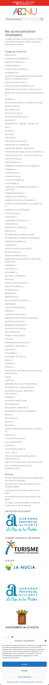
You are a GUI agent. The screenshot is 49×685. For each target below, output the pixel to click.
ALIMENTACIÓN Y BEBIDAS (15, 69)
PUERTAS (8, 380)
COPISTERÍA (9, 217)
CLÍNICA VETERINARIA (13, 180)
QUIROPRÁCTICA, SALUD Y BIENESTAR (19, 384)
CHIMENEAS (9, 169)
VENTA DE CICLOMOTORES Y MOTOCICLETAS (22, 462)
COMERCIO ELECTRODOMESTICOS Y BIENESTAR (23, 204)
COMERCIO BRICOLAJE (13, 193)
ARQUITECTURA (11, 106)
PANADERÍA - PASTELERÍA (15, 346)
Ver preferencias (24, 677)
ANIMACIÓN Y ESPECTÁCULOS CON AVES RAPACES (24, 93)
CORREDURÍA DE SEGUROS (15, 220)
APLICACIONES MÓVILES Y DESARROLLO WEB (22, 103)
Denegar (24, 670)
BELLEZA (8, 134)
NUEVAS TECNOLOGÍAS (14, 335)
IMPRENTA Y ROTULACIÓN (15, 283)
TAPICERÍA (9, 445)
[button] (45, 641)
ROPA (7, 415)
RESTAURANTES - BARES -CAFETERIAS (19, 411)
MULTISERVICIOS (11, 332)
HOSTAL (8, 279)
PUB (6, 377)
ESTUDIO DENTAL (12, 252)
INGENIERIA (9, 293)
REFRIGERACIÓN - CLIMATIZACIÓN (18, 387)
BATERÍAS (8, 131)
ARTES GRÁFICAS (11, 110)
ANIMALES (9, 99)
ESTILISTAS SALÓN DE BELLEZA (17, 248)
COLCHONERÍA (10, 183)
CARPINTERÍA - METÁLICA (14, 141)
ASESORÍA (8, 120)
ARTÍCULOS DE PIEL (12, 113)
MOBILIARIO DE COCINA (14, 328)
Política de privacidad (27, 682)
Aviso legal (38, 682)
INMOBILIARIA (10, 297)
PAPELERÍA (9, 349)
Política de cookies (13, 682)
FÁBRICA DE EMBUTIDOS (14, 255)
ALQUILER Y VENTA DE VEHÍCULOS (18, 86)
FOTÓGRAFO (10, 272)
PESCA (7, 360)
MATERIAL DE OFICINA (13, 321)
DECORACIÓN (10, 224)
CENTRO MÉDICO (11, 162)
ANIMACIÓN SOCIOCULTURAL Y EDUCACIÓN (22, 89)
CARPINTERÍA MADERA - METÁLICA (18, 148)
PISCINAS (8, 367)
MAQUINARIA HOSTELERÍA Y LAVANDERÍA (21, 318)
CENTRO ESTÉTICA (12, 159)
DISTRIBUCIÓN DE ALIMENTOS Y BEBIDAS (21, 238)
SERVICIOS (9, 435)
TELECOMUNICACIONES (14, 449)
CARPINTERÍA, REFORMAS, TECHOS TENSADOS (23, 152)
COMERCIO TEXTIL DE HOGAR (16, 210)
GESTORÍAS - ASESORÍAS (14, 276)
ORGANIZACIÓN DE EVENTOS (16, 342)
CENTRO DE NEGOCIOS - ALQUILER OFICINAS (22, 155)
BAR (6, 127)
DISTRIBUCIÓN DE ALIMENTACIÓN (18, 234)
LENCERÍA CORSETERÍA (13, 307)
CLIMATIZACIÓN (11, 173)
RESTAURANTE (10, 404)
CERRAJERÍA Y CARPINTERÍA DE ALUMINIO (21, 166)
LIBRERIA (8, 311)
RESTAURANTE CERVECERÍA (15, 408)
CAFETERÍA (9, 138)
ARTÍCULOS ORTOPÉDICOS (15, 117)
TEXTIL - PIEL (10, 452)
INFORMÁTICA (10, 290)
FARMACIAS (9, 265)
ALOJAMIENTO (10, 72)
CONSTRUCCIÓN (11, 213)
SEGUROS (8, 425)
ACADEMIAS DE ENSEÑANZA (16, 58)
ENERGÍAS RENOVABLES (14, 241)
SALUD (7, 422)
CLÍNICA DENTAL (11, 176)
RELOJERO (9, 397)
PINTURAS (9, 363)
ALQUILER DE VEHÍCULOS (14, 82)
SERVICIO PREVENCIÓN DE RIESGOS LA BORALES (23, 429)
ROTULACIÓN (10, 418)
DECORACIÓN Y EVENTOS (14, 227)
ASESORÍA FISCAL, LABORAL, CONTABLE (20, 124)
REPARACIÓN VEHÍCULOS (14, 401)
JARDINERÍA (9, 304)
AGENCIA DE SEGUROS (13, 62)
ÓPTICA (8, 339)
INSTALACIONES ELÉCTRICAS (16, 300)
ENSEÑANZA (9, 245)
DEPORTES (9, 231)
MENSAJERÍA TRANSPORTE (15, 325)
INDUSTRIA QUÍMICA (13, 286)
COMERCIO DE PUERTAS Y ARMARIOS (19, 200)
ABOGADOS (9, 55)
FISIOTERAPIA (10, 269)
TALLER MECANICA (12, 442)
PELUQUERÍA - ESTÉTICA (14, 356)
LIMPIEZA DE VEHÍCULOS (14, 314)
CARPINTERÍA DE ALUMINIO (15, 145)
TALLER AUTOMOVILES (13, 438)
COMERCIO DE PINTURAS (14, 197)
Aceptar (24, 664)
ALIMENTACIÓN (11, 66)
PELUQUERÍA (10, 353)
